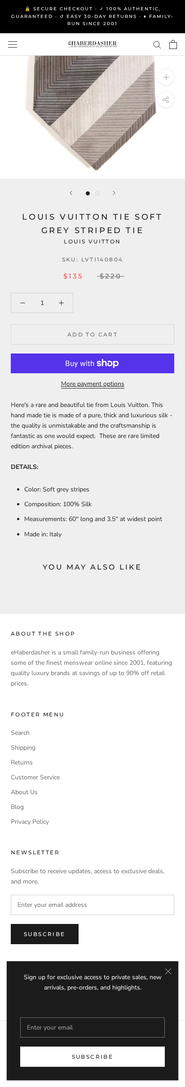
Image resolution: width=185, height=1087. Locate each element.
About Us (24, 792)
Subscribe (93, 1056)
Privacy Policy (30, 821)
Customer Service (35, 777)
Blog (17, 807)
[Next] (114, 193)
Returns (22, 762)
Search (20, 733)
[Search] (157, 44)
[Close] (168, 971)
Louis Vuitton (92, 241)
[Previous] (71, 193)
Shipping (23, 747)
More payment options (92, 384)
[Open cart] (173, 44)
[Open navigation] (12, 44)
